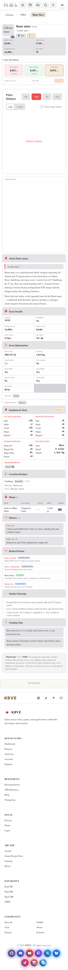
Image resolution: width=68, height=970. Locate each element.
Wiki (22, 35)
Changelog (10, 799)
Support (8, 764)
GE (33, 35)
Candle (20, 106)
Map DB (9, 891)
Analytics (9, 754)
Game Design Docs (14, 856)
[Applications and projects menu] (30, 5)
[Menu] (62, 5)
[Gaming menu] (38, 5)
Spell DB (9, 896)
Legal (7, 830)
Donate (8, 932)
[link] (10, 698)
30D (57, 96)
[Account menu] (53, 5)
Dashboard (10, 743)
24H (36, 96)
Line (10, 106)
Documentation (12, 784)
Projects (8, 749)
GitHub (40, 922)
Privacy (8, 820)
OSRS (23, 14)
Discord (8, 922)
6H (25, 96)
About (39, 927)
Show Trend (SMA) (53, 106)
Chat (7, 927)
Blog (7, 794)
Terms (7, 825)
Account (9, 759)
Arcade (8, 850)
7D (46, 96)
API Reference (11, 789)
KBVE (28, 945)
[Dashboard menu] (22, 5)
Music (8, 866)
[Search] (45, 5)
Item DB (9, 886)
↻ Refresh (59, 81)
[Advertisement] (34, 216)
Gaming (9, 14)
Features (40, 932)
